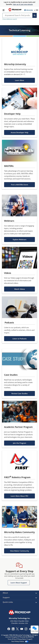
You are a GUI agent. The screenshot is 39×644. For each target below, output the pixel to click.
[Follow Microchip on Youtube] (21, 629)
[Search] (34, 15)
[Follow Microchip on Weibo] (30, 629)
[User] (29, 10)
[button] (19, 80)
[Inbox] (37, 10)
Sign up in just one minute (23, 4)
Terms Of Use (12, 639)
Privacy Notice (22, 639)
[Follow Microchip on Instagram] (26, 630)
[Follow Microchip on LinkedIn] (13, 630)
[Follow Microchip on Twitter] (17, 630)
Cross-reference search (9, 19)
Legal (29, 639)
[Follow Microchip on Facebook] (8, 630)
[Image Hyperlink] (15, 11)
